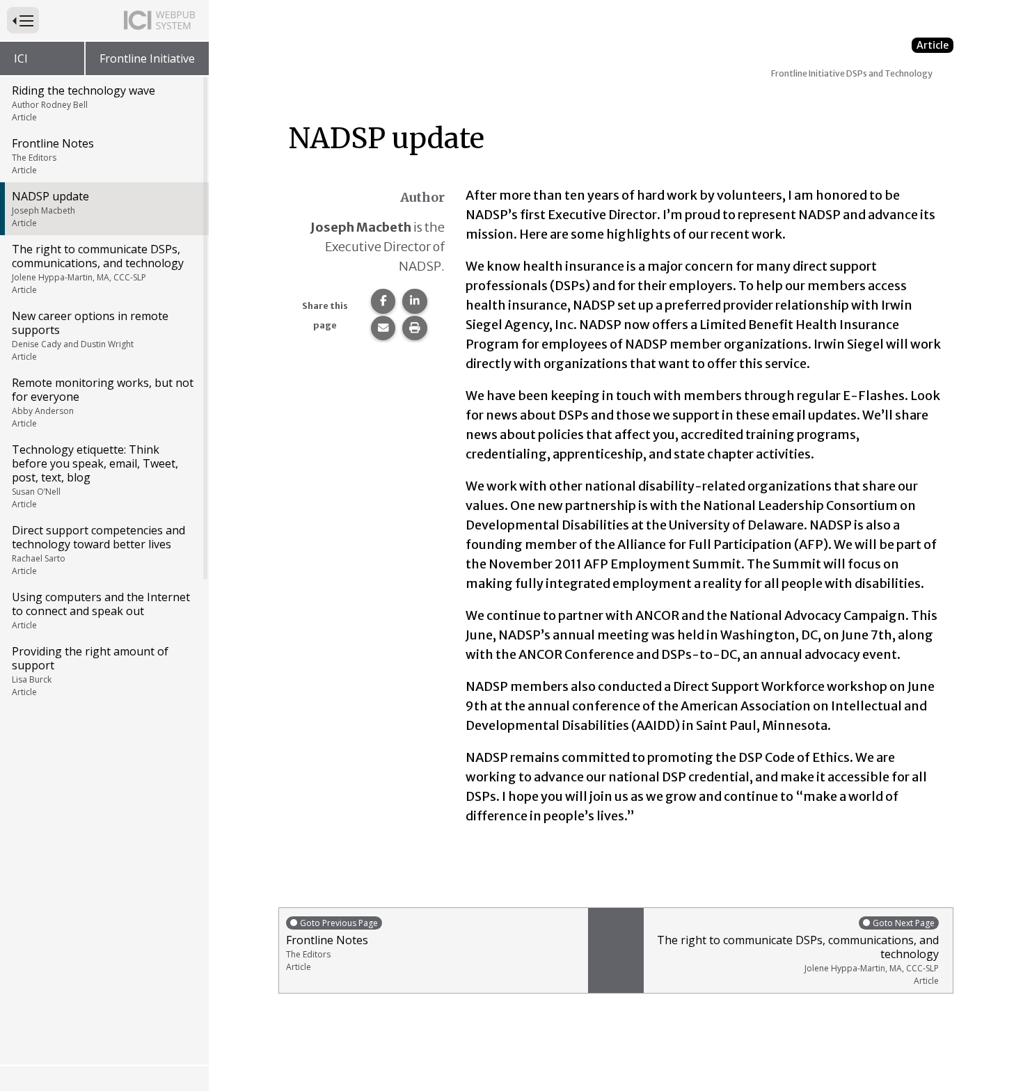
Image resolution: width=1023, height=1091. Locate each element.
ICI (21, 58)
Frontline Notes (53, 156)
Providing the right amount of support (90, 671)
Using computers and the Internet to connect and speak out (101, 610)
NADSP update (50, 209)
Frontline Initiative (147, 58)
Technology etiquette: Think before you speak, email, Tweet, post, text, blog (95, 476)
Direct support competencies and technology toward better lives (98, 550)
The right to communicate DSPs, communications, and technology (98, 268)
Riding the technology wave (83, 103)
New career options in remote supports (90, 335)
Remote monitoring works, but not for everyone (102, 402)
